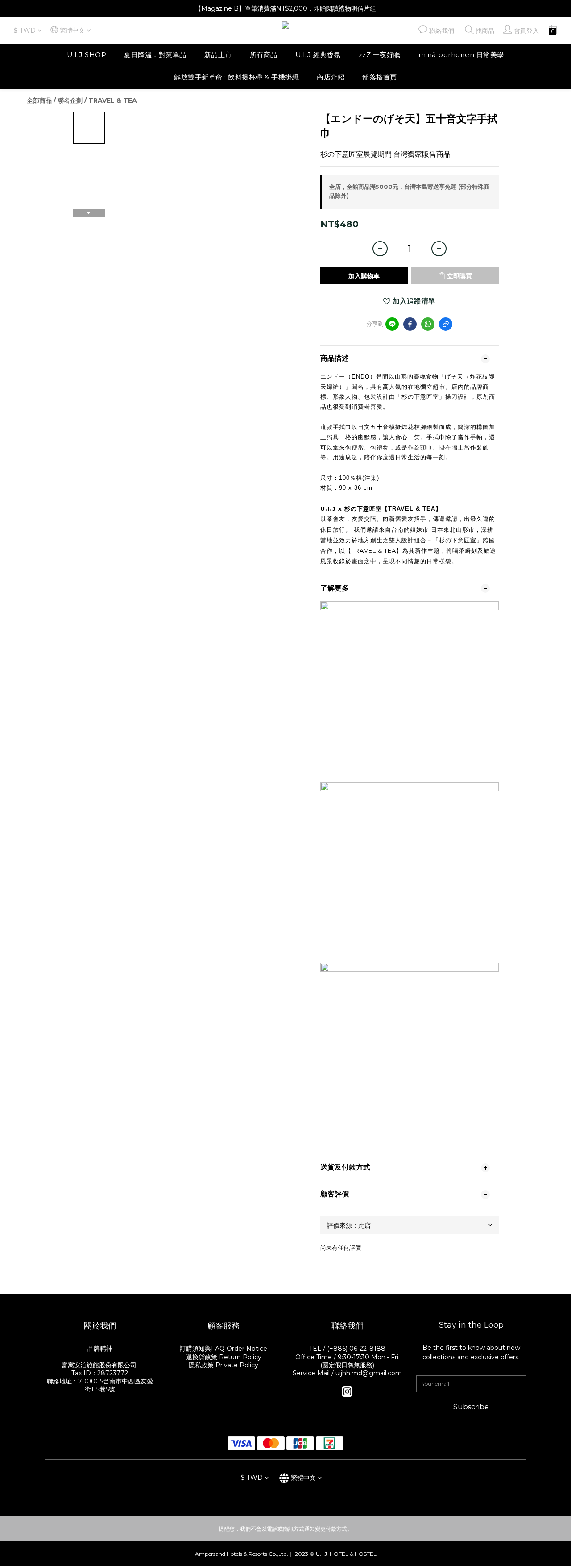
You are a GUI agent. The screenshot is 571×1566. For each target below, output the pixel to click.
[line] (392, 324)
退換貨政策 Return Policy (223, 1357)
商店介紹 (330, 77)
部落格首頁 (379, 77)
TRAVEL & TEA (112, 100)
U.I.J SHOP (86, 54)
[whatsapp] (427, 324)
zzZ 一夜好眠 (380, 54)
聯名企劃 (70, 100)
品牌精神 (99, 1349)
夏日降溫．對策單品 (155, 54)
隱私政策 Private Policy (223, 1365)
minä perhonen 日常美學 (461, 54)
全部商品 (39, 100)
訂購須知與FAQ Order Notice (223, 1349)
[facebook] (410, 324)
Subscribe (471, 1407)
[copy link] (445, 324)
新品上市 (218, 54)
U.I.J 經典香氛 (318, 54)
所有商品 (263, 54)
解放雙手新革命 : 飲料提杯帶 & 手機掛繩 (236, 77)
